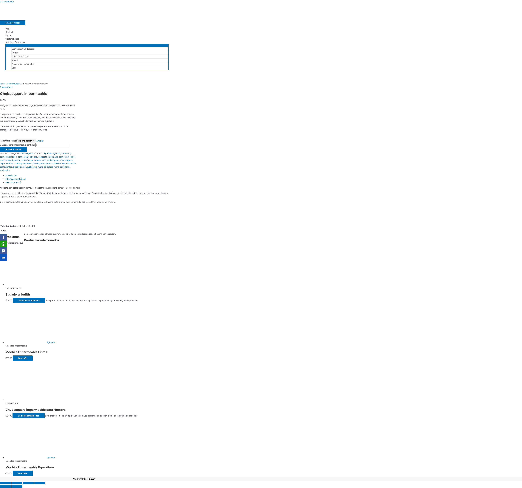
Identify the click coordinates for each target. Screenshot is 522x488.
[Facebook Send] (3, 250)
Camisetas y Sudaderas (23, 49)
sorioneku (5, 170)
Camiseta (65, 153)
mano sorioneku (61, 167)
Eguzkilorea (31, 167)
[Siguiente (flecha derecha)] (16, 486)
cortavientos (6, 167)
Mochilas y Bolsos (20, 56)
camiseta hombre (67, 157)
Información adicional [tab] (15, 179)
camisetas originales (10, 160)
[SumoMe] (3, 257)
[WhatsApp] (3, 244)
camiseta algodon (8, 157)
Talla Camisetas (8, 140)
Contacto (9, 32)
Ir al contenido (7, 1)
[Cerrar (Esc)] (39, 483)
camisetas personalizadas (33, 160)
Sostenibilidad (12, 39)
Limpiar (40, 140)
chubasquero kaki (22, 163)
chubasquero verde (41, 163)
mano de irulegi (45, 167)
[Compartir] (28, 483)
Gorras (15, 52)
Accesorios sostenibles (23, 64)
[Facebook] (3, 237)
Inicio (8, 28)
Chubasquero (13, 83)
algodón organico (52, 153)
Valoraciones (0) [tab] (13, 182)
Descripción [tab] (11, 175)
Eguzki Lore (18, 167)
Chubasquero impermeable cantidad (17, 145)
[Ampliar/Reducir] (5, 483)
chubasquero (53, 160)
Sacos (15, 67)
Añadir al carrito (13, 149)
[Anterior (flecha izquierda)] (5, 486)
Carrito (8, 35)
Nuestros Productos (15, 42)
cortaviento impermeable (64, 163)
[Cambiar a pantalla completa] (16, 483)
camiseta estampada (48, 157)
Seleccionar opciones (29, 300)
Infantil (15, 60)
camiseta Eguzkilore (27, 157)
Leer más (22, 358)
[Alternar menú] (87, 45)
